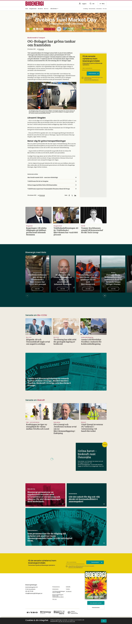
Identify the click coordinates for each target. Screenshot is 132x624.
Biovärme (40, 8)
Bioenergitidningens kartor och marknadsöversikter (58, 596)
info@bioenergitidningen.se (33, 593)
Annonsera (99, 8)
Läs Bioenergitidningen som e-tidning (58, 592)
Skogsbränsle (32, 8)
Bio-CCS (46, 8)
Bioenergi (41, 49)
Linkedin (68, 586)
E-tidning (85, 8)
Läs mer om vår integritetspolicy (91, 79)
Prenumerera (92, 8)
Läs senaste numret (96, 603)
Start (26, 8)
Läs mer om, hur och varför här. (66, 621)
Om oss (105, 8)
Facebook (68, 591)
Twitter (68, 589)
